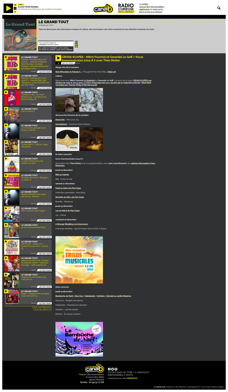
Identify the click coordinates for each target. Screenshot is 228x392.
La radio (143, 4)
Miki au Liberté (62, 174)
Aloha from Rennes (28, 7)
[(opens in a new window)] (109, 369)
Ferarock (132, 378)
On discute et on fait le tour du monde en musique (40, 9)
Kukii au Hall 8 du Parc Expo (68, 188)
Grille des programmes (151, 7)
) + (140, 83)
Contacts (143, 372)
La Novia (135, 83)
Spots (129, 375)
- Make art (111, 72)
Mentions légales (217, 387)
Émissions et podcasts (151, 10)
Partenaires (115, 375)
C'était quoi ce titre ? (121, 372)
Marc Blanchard (180, 387)
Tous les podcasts (42, 307)
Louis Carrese (205, 387)
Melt (144, 83)
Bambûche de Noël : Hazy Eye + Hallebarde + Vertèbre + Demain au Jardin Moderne (93, 296)
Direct (20, 4)
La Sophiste (89, 80)
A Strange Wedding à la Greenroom (71, 224)
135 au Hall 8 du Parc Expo (67, 211)
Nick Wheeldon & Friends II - (68, 72)
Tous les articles (42, 310)
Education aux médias (150, 12)
